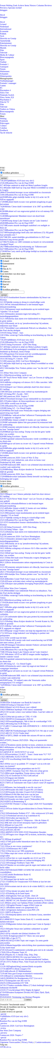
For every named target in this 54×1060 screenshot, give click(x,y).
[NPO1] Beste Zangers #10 (15, 969)
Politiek (3, 34)
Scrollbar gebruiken (11, 173)
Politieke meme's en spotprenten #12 (19, 907)
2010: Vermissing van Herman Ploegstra (20, 997)
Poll (4, 287)
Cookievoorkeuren (43, 1042)
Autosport (4, 67)
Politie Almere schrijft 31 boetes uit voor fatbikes (23, 420)
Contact (3, 126)
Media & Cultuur (7, 55)
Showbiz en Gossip (8, 38)
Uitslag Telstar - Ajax (11, 333)
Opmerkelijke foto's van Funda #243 (18, 827)
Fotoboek (4, 121)
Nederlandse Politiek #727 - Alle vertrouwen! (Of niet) (26, 813)
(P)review (7, 282)
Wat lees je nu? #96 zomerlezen (17, 851)
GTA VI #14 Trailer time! (14, 733)
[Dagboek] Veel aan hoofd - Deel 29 (19, 896)
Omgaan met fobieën (12, 778)
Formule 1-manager (8, 83)
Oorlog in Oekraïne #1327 (15, 705)
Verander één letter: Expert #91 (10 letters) (21, 790)
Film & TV (4, 102)
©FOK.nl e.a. (5, 1047)
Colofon (3, 128)
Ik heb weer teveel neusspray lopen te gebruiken (23, 823)
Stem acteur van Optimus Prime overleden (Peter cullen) (26, 903)
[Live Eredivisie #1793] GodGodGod (19, 775)
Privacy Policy (28, 1042)
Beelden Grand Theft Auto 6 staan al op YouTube (24, 579)
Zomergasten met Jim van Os (15, 980)
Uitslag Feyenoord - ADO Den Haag (18, 344)
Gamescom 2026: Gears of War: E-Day (19, 458)
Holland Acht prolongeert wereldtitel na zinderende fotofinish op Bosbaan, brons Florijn (24, 350)
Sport (2, 60)
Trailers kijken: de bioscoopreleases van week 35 (23, 401)
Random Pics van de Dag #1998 (17, 195)
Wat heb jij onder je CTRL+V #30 (18, 717)
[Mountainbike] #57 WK (14, 983)
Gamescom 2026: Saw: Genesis (16, 474)
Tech (2, 36)
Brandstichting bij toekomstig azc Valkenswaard (23, 246)
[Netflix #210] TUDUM (14, 757)
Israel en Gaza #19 (11, 825)
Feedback (4, 130)
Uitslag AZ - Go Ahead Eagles (15, 408)
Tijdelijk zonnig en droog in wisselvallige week (22, 302)
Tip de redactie (6, 133)
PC (1, 88)
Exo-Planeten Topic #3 (13, 952)
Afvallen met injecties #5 (14, 818)
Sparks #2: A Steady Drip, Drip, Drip (19, 955)
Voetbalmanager (6, 81)
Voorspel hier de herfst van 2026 (16, 879)
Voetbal (3, 62)
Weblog (9, 5)
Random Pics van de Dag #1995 (17, 249)
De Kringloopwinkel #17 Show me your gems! (22, 936)
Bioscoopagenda (7, 57)
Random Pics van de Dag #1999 (17, 183)
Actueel (3, 24)
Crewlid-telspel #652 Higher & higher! (20, 990)
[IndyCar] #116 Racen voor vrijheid (18, 707)
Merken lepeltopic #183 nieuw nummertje (21, 709)
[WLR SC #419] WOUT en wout (17, 752)
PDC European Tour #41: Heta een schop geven (24, 771)
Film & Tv (7, 269)
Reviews (48, 5)
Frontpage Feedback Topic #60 (17, 863)
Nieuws (33, 5)
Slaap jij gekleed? (10, 839)
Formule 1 (4, 64)
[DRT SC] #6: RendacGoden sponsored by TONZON (26, 900)
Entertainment (6, 43)
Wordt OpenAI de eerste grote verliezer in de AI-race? (25, 780)
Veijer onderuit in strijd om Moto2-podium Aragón (23, 185)
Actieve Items (23, 5)
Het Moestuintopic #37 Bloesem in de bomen (22, 898)
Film (2, 50)
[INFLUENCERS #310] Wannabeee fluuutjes (23, 832)
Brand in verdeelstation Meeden (16, 976)
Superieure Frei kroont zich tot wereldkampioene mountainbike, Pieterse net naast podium (23, 355)
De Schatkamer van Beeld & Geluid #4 (20, 702)
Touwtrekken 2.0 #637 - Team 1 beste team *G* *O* (25, 754)
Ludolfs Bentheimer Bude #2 (15, 874)
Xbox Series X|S (7, 97)
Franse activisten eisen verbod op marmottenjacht (23, 392)
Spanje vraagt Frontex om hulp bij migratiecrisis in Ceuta (27, 631)
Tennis (3, 69)
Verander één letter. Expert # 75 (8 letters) (20, 797)
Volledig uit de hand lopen (14, 893)
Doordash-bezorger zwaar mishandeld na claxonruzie (25, 192)
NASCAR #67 (10, 830)
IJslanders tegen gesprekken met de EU (20, 768)
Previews (4, 8)
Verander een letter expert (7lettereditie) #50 (22, 799)
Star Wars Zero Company (13, 373)
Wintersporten (6, 76)
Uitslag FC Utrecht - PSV (14, 359)
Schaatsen (4, 74)
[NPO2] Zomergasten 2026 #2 (16, 719)
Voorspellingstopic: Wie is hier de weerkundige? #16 (25, 721)
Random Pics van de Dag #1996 (17, 230)
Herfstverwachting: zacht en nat (16, 375)
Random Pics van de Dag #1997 (17, 223)
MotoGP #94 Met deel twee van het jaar (19, 794)
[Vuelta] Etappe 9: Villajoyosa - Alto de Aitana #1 (24, 820)
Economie (4, 31)
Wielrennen (4, 71)
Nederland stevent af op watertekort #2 (20, 816)
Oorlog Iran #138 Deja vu (14, 724)
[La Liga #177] (10, 938)
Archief (18, 8)
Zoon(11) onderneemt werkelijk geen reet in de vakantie (26, 950)
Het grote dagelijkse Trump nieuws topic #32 (22, 773)
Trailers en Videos (7, 109)
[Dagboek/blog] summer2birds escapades (21, 966)
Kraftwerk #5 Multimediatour (15, 971)
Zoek (15, 5)
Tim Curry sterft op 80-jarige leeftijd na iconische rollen (26, 251)
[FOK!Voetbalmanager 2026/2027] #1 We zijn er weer (26, 731)
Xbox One (4, 93)
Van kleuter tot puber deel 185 (16, 891)
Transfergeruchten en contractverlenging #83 (22, 860)
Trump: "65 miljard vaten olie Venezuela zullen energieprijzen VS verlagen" (23, 681)
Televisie (3, 52)
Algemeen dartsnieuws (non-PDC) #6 (19, 910)
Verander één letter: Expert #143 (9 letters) (21, 792)
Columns (40, 5)
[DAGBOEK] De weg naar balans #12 (20, 957)
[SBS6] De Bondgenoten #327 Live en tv (21, 978)
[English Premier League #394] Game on (21, 905)
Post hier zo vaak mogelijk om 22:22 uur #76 (22, 858)
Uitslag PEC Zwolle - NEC (14, 394)
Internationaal (5, 29)
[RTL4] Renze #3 (10, 912)
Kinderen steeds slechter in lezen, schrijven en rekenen (26, 745)
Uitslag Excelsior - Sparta (13, 436)
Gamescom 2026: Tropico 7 (14, 396)
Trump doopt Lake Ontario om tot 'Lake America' (24, 221)
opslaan (4, 178)
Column (6, 279)
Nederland (4, 27)
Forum (3, 5)
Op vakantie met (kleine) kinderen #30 (20, 933)
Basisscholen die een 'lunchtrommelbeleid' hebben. (24, 959)
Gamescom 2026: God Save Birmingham (20, 361)
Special (6, 284)
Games (3, 85)
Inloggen (3, 10)
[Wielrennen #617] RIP (13, 849)
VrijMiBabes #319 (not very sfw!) (17, 181)
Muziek (3, 48)
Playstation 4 (5, 90)
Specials (11, 8)
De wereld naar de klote (13, 403)
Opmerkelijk (5, 41)
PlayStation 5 (5, 100)
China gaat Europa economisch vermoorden (21, 973)
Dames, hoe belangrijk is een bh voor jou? (21, 787)
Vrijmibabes (8, 877)
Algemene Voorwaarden (10, 1042)
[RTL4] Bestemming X (13, 801)
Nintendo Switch (7, 95)
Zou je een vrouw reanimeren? (16, 846)
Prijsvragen (4, 123)
